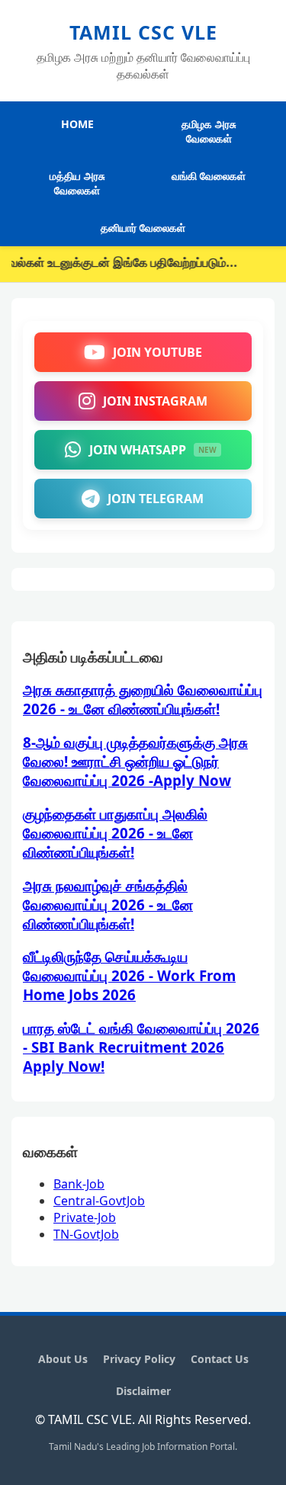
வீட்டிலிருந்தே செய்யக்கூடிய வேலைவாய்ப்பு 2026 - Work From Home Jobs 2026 (129, 975)
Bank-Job (78, 1183)
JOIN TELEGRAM (156, 498)
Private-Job (84, 1217)
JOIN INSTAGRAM (155, 401)
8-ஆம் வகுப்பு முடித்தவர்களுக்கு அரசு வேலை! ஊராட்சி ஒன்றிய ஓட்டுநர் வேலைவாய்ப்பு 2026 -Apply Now (135, 761)
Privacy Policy (139, 1359)
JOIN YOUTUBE (157, 352)
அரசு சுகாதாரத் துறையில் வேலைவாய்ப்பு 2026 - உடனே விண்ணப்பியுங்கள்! (142, 699)
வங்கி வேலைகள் (209, 175)
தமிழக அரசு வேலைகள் (209, 131)
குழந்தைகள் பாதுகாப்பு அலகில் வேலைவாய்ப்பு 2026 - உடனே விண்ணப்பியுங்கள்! (115, 832)
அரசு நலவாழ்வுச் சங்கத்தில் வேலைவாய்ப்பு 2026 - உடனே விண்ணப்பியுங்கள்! (108, 904)
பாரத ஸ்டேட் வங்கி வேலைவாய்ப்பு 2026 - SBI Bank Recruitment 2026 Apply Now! (141, 1047)
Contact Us (220, 1359)
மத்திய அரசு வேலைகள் (77, 182)
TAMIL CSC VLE (143, 32)
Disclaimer (143, 1391)
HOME (77, 124)
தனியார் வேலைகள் (143, 227)
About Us (63, 1359)
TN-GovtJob (86, 1234)
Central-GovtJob (99, 1200)
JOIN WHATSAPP (153, 449)
